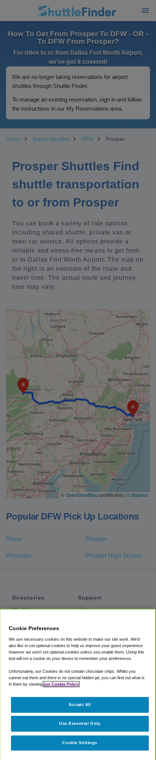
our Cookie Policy (61, 684)
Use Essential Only (79, 723)
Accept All (80, 704)
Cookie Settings (79, 742)
